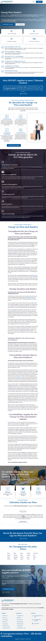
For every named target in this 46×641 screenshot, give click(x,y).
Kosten (11, 249)
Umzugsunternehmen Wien (16, 633)
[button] (33, 1)
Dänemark (19, 377)
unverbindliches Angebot (21, 87)
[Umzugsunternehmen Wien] (7, 2)
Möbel (14, 311)
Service (27, 330)
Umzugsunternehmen (30, 297)
